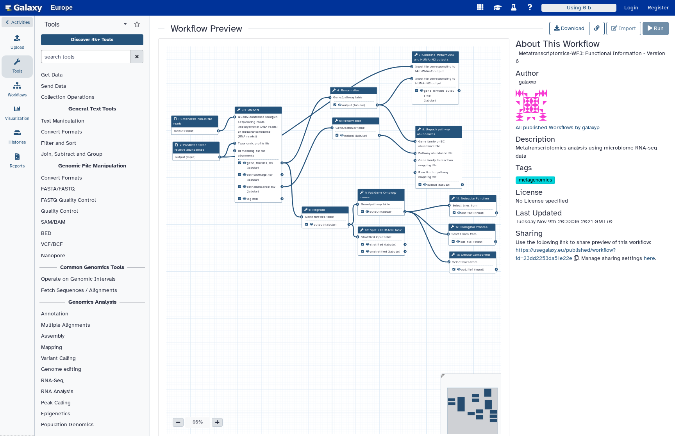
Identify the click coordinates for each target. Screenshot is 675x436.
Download (571, 28)
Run (658, 28)
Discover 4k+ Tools (92, 39)
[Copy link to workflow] (597, 28)
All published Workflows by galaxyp (558, 127)
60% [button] (198, 422)
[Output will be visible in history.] (244, 163)
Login (631, 7)
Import (626, 28)
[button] (17, 22)
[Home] (24, 8)
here (649, 258)
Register (658, 7)
